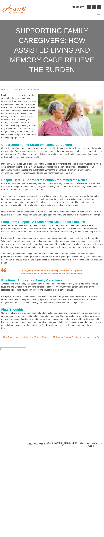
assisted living (44, 225)
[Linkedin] (94, 7)
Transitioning (91, 284)
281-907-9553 (78, 7)
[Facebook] (89, 7)
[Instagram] (99, 7)
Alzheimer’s (77, 148)
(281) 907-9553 (36, 443)
